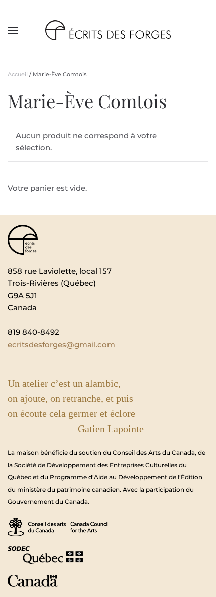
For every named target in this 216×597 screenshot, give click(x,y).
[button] (13, 30)
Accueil (18, 74)
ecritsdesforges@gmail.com (61, 344)
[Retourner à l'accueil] (108, 30)
